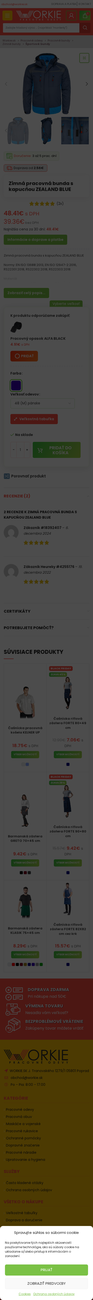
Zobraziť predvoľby (46, 1283)
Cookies (25, 1294)
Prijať (46, 1269)
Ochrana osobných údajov (54, 1294)
